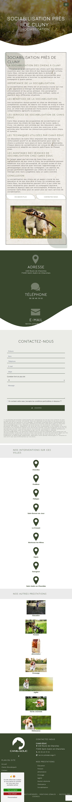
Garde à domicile (44, 781)
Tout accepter (12, 790)
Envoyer (38, 408)
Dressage (41, 775)
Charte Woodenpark (9, 767)
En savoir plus (21, 197)
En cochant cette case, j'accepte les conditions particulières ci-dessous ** (35, 401)
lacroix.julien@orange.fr (36, 324)
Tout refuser (12, 794)
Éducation (41, 766)
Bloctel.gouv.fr (53, 435)
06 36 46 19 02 (36, 298)
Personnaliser (12, 797)
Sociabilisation (43, 787)
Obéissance (42, 784)
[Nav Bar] (66, 4)
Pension (40, 769)
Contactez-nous (51, 197)
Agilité (40, 778)
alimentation (42, 772)
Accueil (4, 764)
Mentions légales (47, 794)
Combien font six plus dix (16, 376)
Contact (4, 770)
